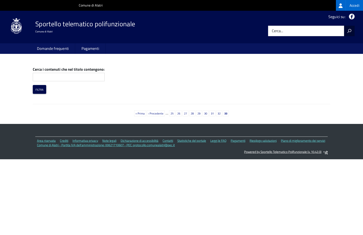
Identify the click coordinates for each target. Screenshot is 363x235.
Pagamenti (90, 48)
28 (193, 113)
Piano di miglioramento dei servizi (303, 140)
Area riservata (46, 140)
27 (186, 113)
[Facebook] (351, 17)
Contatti (168, 140)
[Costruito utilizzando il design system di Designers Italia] (326, 153)
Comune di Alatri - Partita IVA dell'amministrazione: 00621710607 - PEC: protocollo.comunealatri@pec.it (106, 145)
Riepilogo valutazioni (263, 140)
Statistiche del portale (191, 140)
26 (179, 113)
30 (206, 113)
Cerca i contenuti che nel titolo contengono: (69, 69)
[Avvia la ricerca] (349, 31)
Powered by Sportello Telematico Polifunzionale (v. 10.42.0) (282, 151)
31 (213, 113)
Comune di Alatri (91, 5)
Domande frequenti (53, 48)
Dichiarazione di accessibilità (139, 140)
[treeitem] (349, 5)
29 (199, 113)
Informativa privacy (85, 140)
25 (173, 113)
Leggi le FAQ (218, 140)
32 (220, 113)
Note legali (109, 140)
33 (226, 113)
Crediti (64, 140)
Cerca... (277, 31)
